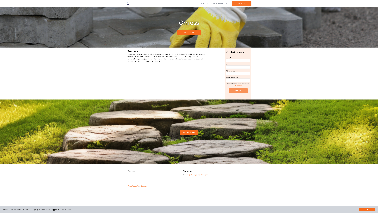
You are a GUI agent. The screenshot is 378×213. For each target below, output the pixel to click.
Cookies (144, 186)
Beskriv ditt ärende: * (232, 77)
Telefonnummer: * (231, 71)
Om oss (227, 3)
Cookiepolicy (66, 210)
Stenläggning (205, 3)
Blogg (220, 3)
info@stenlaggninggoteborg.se (197, 175)
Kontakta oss (241, 3)
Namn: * (228, 58)
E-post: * (228, 64)
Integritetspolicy (133, 186)
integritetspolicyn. (238, 85)
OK (367, 209)
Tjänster (214, 3)
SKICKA (238, 91)
